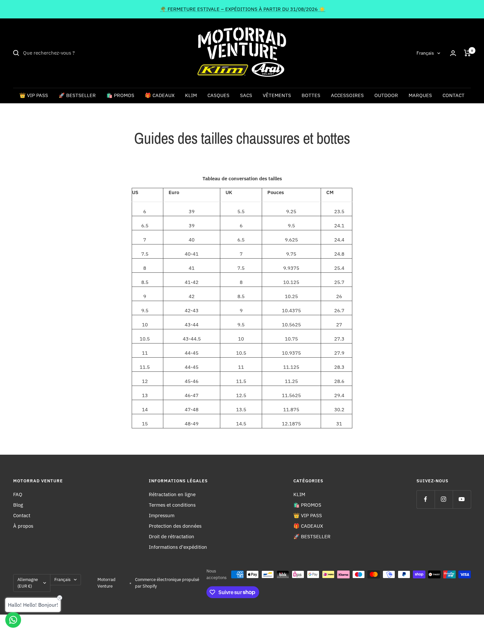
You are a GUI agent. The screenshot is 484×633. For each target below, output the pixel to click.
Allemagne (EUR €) (27, 583)
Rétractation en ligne (172, 494)
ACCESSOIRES (347, 95)
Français (425, 53)
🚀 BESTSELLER (77, 95)
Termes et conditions (172, 505)
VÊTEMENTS (277, 95)
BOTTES (311, 95)
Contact (21, 515)
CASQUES (218, 95)
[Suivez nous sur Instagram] (444, 499)
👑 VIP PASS (33, 95)
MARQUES (420, 95)
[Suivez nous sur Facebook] (426, 499)
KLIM (191, 95)
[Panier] (467, 53)
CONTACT (454, 95)
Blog (18, 505)
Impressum (162, 515)
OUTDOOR (386, 95)
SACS (246, 95)
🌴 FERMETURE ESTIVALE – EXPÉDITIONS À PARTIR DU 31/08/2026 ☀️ (242, 9)
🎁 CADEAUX (160, 95)
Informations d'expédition (178, 547)
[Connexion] (453, 53)
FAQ (17, 494)
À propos (23, 526)
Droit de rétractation (171, 536)
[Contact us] (13, 620)
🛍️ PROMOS (120, 95)
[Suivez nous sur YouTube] (462, 499)
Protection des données (175, 526)
